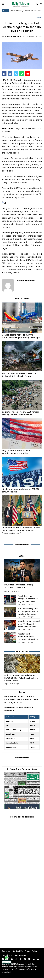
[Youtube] (12, 959)
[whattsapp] (7, 958)
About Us (6, 951)
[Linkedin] (29, 959)
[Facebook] (4, 73)
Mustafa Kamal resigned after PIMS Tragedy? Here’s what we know (29, 624)
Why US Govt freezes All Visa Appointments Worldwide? (16, 452)
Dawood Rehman (13, 36)
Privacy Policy (31, 951)
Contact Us (17, 951)
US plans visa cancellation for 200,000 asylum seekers (20, 490)
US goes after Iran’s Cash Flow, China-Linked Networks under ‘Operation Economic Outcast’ (21, 530)
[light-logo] (21, 4)
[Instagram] (16, 959)
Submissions (20, 955)
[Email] (27, 73)
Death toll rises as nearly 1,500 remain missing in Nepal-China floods (20, 413)
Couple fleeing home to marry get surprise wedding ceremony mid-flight (21, 336)
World (39, 18)
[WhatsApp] (21, 73)
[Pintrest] (25, 959)
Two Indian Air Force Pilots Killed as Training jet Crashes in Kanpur (19, 374)
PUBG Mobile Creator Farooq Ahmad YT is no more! (18, 586)
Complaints (7, 955)
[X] (16, 73)
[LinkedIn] (10, 73)
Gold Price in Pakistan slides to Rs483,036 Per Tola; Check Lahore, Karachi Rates (21, 678)
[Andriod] (34, 959)
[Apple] (38, 959)
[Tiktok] (20, 959)
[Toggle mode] (37, 4)
